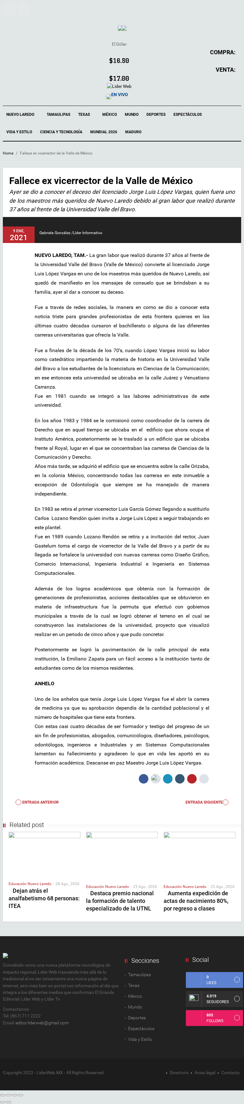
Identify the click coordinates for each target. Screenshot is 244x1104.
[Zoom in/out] (20, 1095)
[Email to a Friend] (204, 779)
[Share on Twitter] (155, 779)
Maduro (133, 132)
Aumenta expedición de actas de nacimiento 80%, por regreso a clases (196, 901)
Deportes (156, 114)
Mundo (132, 114)
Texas (84, 114)
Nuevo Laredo (20, 114)
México (109, 114)
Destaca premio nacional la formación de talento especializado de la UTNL (120, 901)
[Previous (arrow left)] (2, 1102)
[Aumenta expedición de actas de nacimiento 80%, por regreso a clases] (199, 855)
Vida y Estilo (19, 132)
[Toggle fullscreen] (14, 1095)
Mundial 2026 (103, 132)
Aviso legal (204, 1072)
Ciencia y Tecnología (61, 132)
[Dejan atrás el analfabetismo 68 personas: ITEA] (44, 853)
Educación (18, 884)
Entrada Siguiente (204, 802)
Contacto (230, 1072)
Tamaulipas (58, 114)
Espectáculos (188, 114)
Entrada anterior (40, 802)
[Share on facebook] (143, 779)
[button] (9, 9)
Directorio (179, 1072)
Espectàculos (141, 1028)
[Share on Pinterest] (192, 779)
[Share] (8, 1095)
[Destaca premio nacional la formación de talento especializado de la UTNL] (122, 855)
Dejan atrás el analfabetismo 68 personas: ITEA (44, 898)
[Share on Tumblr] (180, 779)
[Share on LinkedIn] (168, 779)
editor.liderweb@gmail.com (42, 1022)
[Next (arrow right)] (8, 1102)
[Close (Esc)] (2, 1095)
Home (8, 153)
